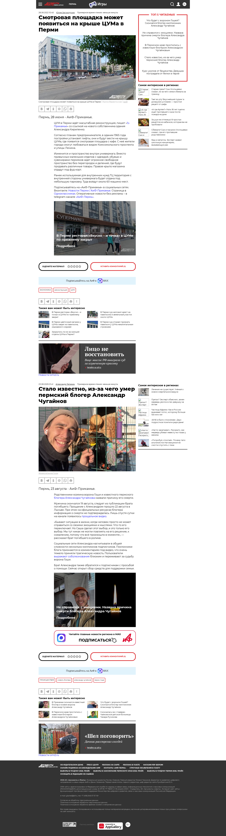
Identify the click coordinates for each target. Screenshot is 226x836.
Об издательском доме (71, 765)
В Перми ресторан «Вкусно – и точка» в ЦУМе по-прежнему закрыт (94, 237)
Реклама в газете (131, 765)
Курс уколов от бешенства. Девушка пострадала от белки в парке (163, 72)
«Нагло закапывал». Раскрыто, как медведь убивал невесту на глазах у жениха (168, 432)
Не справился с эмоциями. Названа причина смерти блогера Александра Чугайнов (162, 35)
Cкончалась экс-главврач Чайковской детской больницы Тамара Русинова (115, 714)
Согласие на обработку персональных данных (79, 800)
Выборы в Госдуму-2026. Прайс (75, 771)
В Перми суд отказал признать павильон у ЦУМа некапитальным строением (116, 324)
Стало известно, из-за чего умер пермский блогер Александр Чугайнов (163, 60)
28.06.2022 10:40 (46, 12)
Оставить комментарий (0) (113, 266)
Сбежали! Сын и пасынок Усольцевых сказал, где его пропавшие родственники (169, 132)
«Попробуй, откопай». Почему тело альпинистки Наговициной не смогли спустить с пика (168, 442)
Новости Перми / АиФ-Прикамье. (89, 190)
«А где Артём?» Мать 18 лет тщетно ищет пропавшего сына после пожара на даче (168, 112)
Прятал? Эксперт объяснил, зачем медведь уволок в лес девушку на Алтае (167, 402)
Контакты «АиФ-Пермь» (115, 768)
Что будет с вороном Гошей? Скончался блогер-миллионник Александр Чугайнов (163, 23)
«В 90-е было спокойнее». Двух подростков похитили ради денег (167, 421)
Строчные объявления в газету (145, 768)
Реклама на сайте (110, 765)
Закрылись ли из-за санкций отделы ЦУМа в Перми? (65, 333)
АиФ (125, 102)
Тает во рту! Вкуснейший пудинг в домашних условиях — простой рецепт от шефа (167, 101)
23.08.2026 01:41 (46, 384)
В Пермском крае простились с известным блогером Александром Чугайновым (163, 48)
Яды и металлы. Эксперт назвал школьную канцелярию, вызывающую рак (166, 142)
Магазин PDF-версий (153, 765)
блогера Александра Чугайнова (74, 497)
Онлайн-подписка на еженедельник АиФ (80, 768)
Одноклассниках (64, 193)
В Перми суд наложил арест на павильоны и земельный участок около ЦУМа (116, 314)
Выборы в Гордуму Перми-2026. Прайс (165, 771)
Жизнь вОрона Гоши (48, 473)
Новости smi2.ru (49, 374)
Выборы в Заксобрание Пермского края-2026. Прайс (118, 771)
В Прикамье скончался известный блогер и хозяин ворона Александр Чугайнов (68, 704)
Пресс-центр (93, 765)
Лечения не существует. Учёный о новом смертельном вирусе (167, 390)
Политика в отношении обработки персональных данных (83, 803)
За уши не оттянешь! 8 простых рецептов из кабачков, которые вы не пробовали (169, 122)
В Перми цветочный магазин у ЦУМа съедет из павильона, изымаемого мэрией (66, 324)
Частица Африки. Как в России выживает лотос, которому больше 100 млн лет (168, 412)
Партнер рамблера (86, 824)
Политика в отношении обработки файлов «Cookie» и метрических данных (90, 805)
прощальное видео (94, 516)
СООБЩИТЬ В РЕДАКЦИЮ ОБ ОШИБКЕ (77, 774)
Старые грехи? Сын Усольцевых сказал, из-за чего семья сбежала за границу (168, 91)
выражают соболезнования (72, 556)
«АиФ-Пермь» (85, 196)
